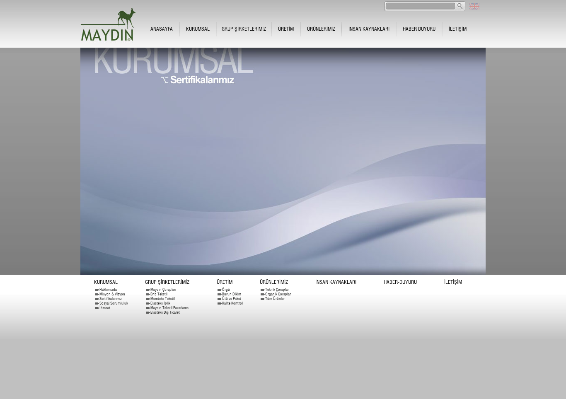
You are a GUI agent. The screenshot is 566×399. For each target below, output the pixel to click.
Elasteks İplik (160, 303)
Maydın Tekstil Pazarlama (169, 307)
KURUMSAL (198, 29)
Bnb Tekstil (158, 294)
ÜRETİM (286, 29)
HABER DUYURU (419, 29)
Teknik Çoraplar (277, 289)
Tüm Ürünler (275, 298)
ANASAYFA (161, 29)
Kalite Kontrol (232, 303)
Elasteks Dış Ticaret (165, 312)
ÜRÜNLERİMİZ (321, 29)
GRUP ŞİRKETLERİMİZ (244, 29)
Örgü (226, 289)
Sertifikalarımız (110, 298)
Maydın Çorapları (163, 289)
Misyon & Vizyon (112, 294)
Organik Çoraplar (278, 294)
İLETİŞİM (458, 29)
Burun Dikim (231, 294)
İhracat (104, 307)
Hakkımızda (108, 289)
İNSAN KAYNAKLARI (368, 29)
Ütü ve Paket (231, 298)
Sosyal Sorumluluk (113, 303)
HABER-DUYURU (400, 282)
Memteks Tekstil (162, 298)
